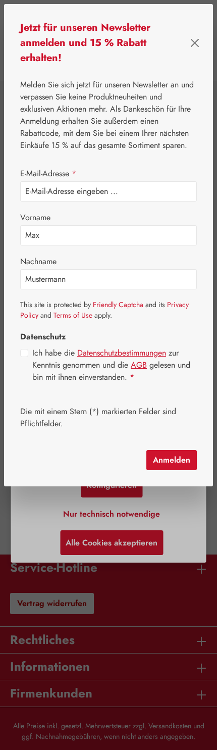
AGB (139, 365)
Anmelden (171, 460)
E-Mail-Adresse (48, 173)
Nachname (38, 261)
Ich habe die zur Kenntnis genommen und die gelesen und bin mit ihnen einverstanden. (111, 365)
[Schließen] (194, 43)
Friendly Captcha (118, 304)
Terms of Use (72, 315)
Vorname (35, 217)
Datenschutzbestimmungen (121, 353)
